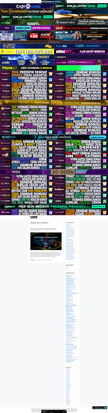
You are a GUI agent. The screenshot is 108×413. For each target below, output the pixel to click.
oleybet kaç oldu (70, 321)
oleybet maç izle (70, 325)
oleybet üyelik (69, 356)
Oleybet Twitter (73, 347)
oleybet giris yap (69, 309)
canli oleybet (68, 276)
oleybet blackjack (68, 293)
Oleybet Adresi (68, 224)
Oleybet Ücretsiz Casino (70, 234)
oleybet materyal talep (68, 323)
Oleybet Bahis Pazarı (69, 259)
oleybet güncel (68, 312)
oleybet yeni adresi (69, 351)
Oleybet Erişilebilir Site (69, 246)
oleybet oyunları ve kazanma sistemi (40, 259)
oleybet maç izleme (69, 326)
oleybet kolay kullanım (73, 322)
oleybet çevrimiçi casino (68, 354)
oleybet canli (33, 259)
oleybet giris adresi (71, 305)
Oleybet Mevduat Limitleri (70, 233)
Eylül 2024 (67, 381)
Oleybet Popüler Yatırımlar (70, 250)
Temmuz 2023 (68, 401)
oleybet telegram (69, 344)
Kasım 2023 (68, 395)
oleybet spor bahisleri (49, 259)
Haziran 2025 (68, 372)
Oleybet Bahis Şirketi (69, 253)
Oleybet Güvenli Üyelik (69, 243)
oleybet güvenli (73, 315)
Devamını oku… (53, 256)
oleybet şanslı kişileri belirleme (69, 358)
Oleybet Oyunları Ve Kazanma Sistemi (43, 229)
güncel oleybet (69, 283)
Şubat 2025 (68, 375)
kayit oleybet (68, 284)
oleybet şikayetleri (68, 359)
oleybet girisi (68, 306)
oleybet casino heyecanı (68, 298)
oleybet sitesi (68, 338)
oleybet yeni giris (69, 352)
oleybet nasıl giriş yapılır (69, 328)
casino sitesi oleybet (69, 277)
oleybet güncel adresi (69, 314)
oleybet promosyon (69, 335)
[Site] (27, 73)
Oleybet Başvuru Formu (70, 227)
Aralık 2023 (68, 394)
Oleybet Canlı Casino (69, 296)
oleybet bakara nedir (74, 292)
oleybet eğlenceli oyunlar (69, 302)
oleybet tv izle (68, 347)
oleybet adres (68, 286)
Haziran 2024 (68, 385)
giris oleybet (74, 278)
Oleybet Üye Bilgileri (69, 239)
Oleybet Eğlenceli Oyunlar (70, 249)
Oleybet (67, 237)
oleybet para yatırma (70, 331)
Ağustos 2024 (68, 382)
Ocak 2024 (68, 392)
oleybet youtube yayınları (68, 353)
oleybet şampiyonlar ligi (74, 357)
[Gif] (54, 102)
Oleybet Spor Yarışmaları (70, 230)
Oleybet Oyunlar (73, 329)
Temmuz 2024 (68, 384)
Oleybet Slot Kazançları (70, 247)
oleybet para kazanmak (68, 330)
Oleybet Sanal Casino (69, 240)
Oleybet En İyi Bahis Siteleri (70, 257)
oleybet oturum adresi (68, 329)
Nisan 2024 (68, 388)
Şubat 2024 (68, 391)
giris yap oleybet (69, 280)
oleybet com (68, 301)
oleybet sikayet (73, 337)
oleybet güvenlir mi (70, 317)
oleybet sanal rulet (68, 337)
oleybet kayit (73, 319)
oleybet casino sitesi (69, 300)
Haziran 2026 (68, 369)
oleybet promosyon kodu (69, 336)
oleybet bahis (68, 287)
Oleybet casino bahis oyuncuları (69, 297)
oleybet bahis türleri (69, 292)
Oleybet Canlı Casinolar (70, 256)
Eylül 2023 (67, 398)
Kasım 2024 (68, 378)
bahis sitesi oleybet (69, 275)
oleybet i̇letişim (68, 319)
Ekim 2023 (67, 397)
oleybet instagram (69, 318)
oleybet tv (75, 345)
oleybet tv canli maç (73, 346)
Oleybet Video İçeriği (69, 236)
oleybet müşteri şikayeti (73, 327)
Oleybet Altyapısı (73, 286)
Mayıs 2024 (68, 387)
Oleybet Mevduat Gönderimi (70, 252)
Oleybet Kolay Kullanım (70, 229)
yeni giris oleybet (69, 361)
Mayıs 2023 (68, 404)
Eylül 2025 (67, 371)
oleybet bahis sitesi (69, 291)
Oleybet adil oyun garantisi (71, 285)
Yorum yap (32, 260)
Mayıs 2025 (68, 374)
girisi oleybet (68, 278)
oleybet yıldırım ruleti (74, 353)
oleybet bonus (74, 293)
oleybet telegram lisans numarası (69, 345)
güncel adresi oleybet (70, 281)
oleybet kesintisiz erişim (68, 322)
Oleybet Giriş (68, 226)
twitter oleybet (74, 359)
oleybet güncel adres (69, 313)
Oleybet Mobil (68, 327)
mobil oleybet (73, 284)
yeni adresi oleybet (70, 360)
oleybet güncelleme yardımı (69, 315)
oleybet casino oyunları (69, 299)
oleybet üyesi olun (68, 357)
